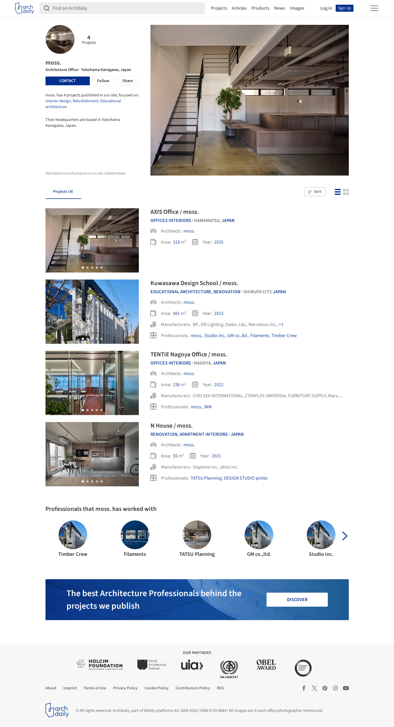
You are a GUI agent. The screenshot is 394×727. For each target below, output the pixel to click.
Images (297, 8)
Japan (228, 220)
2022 (218, 384)
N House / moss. (171, 425)
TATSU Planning (206, 478)
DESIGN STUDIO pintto (246, 478)
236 (176, 384)
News (279, 8)
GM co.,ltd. (237, 335)
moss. (189, 231)
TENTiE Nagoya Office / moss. (188, 354)
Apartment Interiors (204, 434)
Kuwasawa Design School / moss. (194, 283)
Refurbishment (86, 101)
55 (175, 456)
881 (176, 313)
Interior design (58, 101)
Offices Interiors (170, 220)
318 (176, 242)
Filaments (259, 335)
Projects (219, 8)
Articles (239, 8)
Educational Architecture (180, 292)
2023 (218, 313)
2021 (216, 456)
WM (208, 407)
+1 (281, 324)
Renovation (227, 292)
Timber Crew (284, 335)
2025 (218, 242)
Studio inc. (214, 335)
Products (260, 8)
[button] (314, 192)
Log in (326, 8)
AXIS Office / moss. (174, 211)
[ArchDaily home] (24, 8)
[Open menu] (374, 8)
